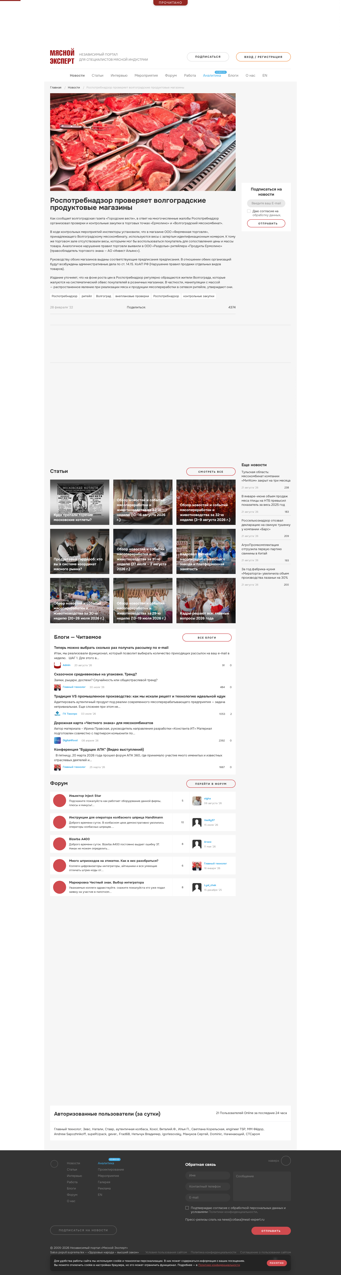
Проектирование (111, 1169)
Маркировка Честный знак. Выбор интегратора (106, 882)
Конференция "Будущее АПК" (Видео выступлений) (99, 749)
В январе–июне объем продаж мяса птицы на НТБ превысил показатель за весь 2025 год (265, 500)
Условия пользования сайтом (166, 1252)
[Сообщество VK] (141, 1172)
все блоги (207, 637)
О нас (250, 75)
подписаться (208, 57)
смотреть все (210, 471)
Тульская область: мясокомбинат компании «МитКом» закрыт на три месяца (266, 476)
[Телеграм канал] (149, 1172)
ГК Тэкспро (70, 713)
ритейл (87, 296)
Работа (190, 75)
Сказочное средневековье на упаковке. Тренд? (95, 674)
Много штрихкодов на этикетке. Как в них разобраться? (113, 861)
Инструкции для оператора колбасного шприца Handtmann (116, 817)
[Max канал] (157, 1172)
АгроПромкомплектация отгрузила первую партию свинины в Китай (262, 549)
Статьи (97, 75)
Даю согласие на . (267, 213)
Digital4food (70, 740)
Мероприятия (146, 75)
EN (264, 75)
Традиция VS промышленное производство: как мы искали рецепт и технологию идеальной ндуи (139, 696)
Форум (171, 75)
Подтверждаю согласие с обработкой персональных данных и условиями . (238, 1210)
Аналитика (212, 75)
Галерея (104, 1182)
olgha (207, 798)
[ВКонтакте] (151, 307)
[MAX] (166, 307)
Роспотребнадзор (64, 296)
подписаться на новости (83, 1230)
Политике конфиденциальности (219, 1265)
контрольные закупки (198, 296)
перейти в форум (211, 784)
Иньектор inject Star (85, 796)
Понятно (277, 1263)
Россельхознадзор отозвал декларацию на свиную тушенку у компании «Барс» (266, 524)
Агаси (207, 841)
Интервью (119, 75)
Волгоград (103, 296)
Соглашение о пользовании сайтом (265, 1252)
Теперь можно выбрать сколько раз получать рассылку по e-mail (111, 647)
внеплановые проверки (132, 296)
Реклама (104, 1188)
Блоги (233, 75)
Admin (66, 665)
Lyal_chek (210, 885)
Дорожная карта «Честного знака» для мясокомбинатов (103, 723)
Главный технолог (74, 687)
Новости (77, 75)
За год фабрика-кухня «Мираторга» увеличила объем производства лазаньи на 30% (265, 573)
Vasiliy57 (209, 820)
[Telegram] (158, 307)
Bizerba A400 (79, 839)
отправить (267, 223)
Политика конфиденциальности (213, 1252)
